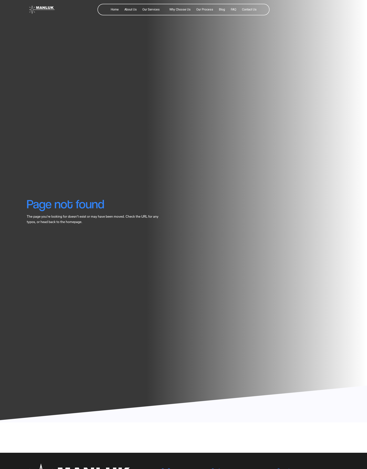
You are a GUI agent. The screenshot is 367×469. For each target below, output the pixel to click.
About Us (130, 9)
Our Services (151, 9)
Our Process (204, 9)
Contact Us (249, 9)
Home (115, 9)
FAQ (233, 9)
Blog (222, 9)
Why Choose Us (180, 9)
